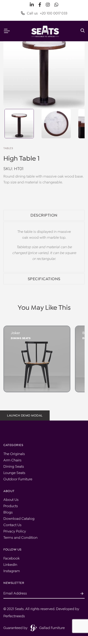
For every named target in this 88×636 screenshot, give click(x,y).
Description (44, 215)
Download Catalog (19, 518)
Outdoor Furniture (17, 479)
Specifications (44, 279)
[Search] (83, 31)
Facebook (11, 558)
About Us (11, 499)
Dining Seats (20, 338)
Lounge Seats (14, 472)
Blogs (8, 512)
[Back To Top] (75, 623)
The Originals (14, 453)
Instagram (11, 571)
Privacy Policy (14, 531)
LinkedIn (10, 564)
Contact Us (12, 525)
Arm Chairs (12, 460)
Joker (15, 333)
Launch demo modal (25, 415)
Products (10, 506)
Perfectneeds (14, 616)
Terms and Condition (20, 537)
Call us (47, 13)
